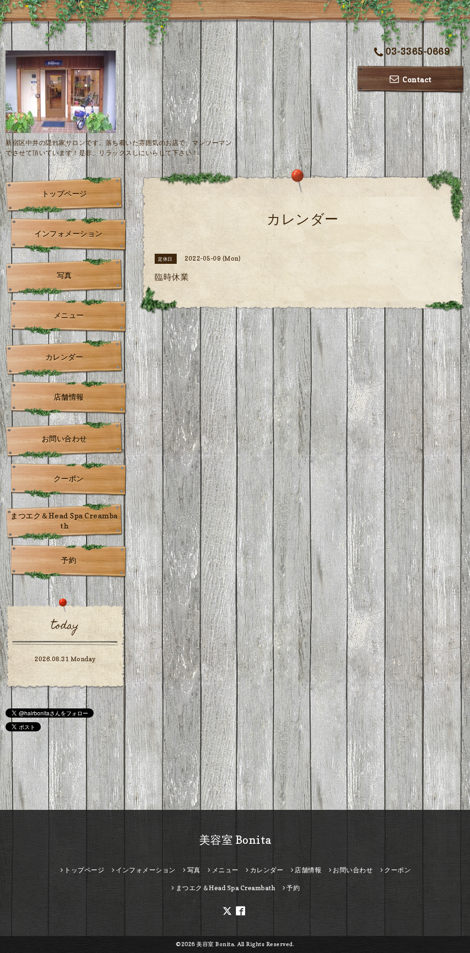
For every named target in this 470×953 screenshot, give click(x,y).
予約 (68, 560)
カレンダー (64, 357)
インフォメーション (68, 233)
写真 (64, 275)
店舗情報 (69, 396)
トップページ (64, 193)
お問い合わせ (64, 438)
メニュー (69, 315)
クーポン (69, 478)
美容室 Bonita (235, 840)
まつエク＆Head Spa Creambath (64, 520)
